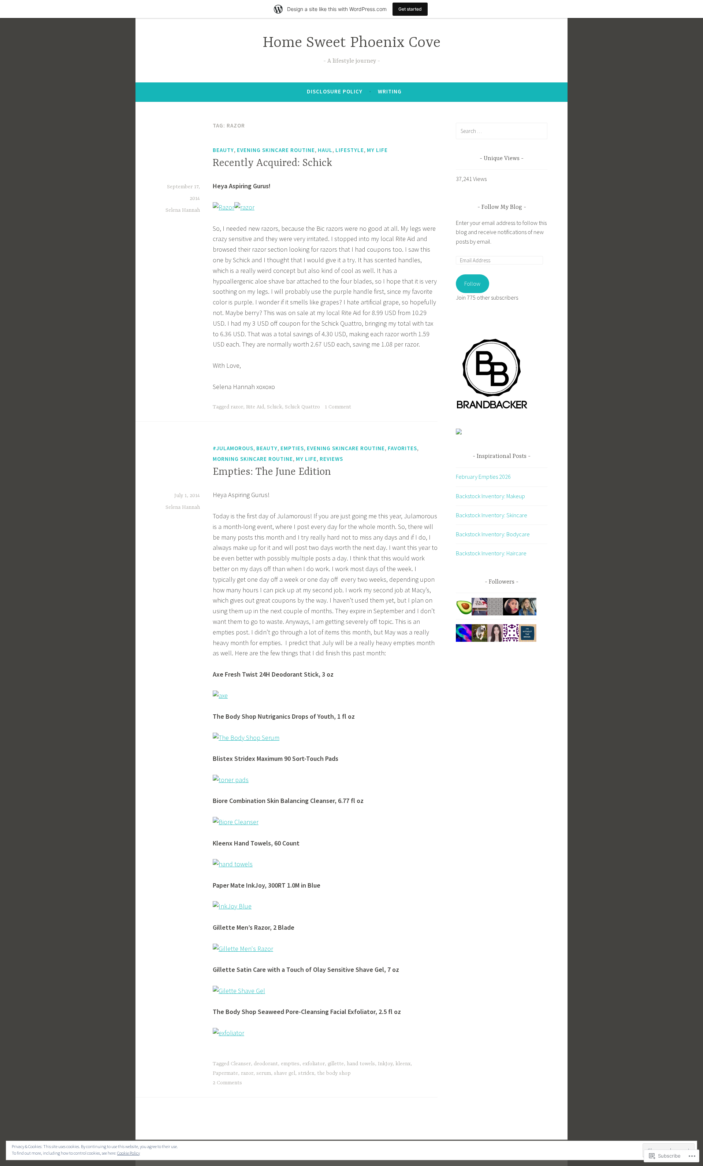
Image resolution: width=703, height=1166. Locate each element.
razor (237, 407)
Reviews (331, 458)
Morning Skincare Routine (253, 458)
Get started (410, 9)
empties (290, 1064)
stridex (306, 1073)
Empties (292, 448)
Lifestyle (349, 150)
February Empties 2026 (483, 476)
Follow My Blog (501, 207)
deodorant (266, 1064)
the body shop (334, 1073)
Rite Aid (255, 407)
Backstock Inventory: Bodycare (493, 534)
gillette (336, 1064)
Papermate (225, 1073)
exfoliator (313, 1064)
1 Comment (338, 407)
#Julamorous (233, 448)
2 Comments (227, 1083)
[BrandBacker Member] (492, 408)
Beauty (223, 150)
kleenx (402, 1064)
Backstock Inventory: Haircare (491, 553)
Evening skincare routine (276, 150)
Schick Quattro (302, 407)
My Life (377, 150)
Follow (472, 283)
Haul (325, 150)
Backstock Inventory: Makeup (490, 496)
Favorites (402, 448)
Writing (390, 91)
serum (263, 1073)
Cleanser (241, 1064)
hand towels (361, 1064)
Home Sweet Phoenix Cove (351, 43)
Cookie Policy (128, 1153)
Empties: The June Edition (272, 472)
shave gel (284, 1073)
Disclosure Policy (334, 91)
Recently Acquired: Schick (272, 163)
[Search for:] (501, 130)
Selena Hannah (182, 210)
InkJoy (385, 1064)
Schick (274, 407)
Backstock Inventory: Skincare (491, 515)
